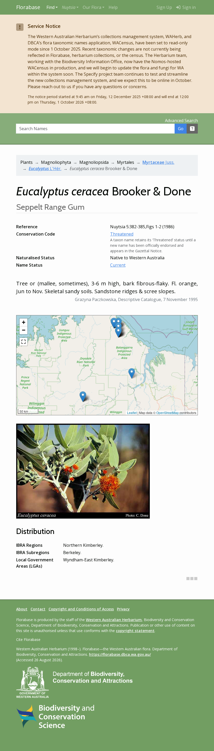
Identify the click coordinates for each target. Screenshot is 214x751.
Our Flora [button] (92, 7)
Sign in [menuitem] (188, 7)
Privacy (123, 608)
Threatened (121, 234)
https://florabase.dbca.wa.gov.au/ (120, 654)
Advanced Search (181, 120)
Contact (38, 608)
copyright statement (135, 630)
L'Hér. (45, 168)
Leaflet (132, 412)
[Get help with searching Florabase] (192, 129)
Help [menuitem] (113, 7)
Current (118, 265)
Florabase (28, 7)
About (21, 608)
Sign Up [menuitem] (164, 7)
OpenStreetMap (167, 412)
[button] (70, 7)
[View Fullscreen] (23, 342)
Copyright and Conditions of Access (81, 608)
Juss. (158, 162)
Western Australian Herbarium (114, 619)
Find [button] (50, 7)
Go (180, 128)
